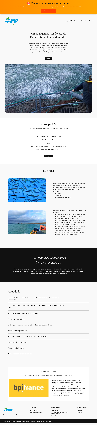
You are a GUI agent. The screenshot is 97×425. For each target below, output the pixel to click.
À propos (48, 58)
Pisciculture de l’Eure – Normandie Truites (48, 136)
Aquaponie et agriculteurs (17, 331)
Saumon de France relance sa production (23, 313)
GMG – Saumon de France (48, 140)
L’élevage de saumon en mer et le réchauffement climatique (30, 325)
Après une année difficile (17, 319)
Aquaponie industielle (16, 348)
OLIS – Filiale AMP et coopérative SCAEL (48, 149)
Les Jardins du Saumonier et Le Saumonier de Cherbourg (48, 146)
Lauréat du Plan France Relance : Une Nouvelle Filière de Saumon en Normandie (33, 299)
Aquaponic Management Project (11, 414)
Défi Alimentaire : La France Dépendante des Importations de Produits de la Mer (36, 306)
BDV (48, 143)
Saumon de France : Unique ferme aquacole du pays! (27, 336)
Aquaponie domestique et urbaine (20, 354)
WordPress (48, 421)
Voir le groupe (48, 156)
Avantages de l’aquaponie (17, 342)
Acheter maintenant (48, 11)
